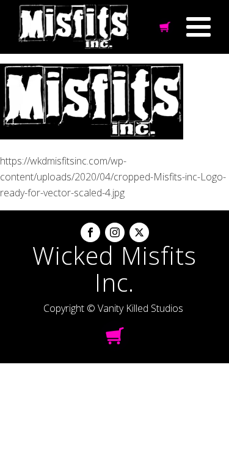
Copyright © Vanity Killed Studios (113, 308)
